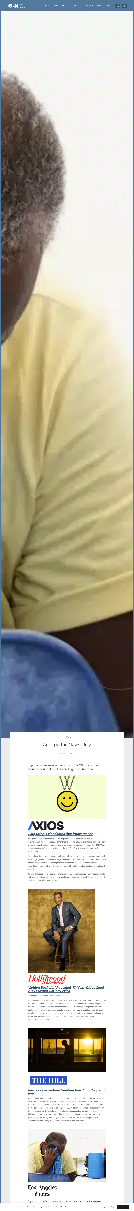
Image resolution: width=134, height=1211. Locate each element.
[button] (118, 6)
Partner (89, 6)
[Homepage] (124, 6)
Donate (109, 6)
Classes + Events (70, 6)
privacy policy (109, 1207)
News (99, 6)
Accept (122, 1207)
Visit (55, 6)
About (46, 6)
